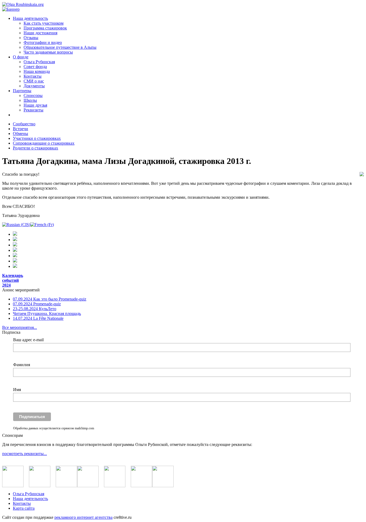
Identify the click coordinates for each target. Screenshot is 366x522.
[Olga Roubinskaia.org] (23, 4)
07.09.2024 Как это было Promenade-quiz (49, 299)
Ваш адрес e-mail (28, 339)
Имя (17, 389)
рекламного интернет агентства (83, 517)
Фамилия (21, 364)
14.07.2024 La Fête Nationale (38, 318)
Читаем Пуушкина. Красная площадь (47, 313)
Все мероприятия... (19, 327)
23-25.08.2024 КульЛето (34, 308)
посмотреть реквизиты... (24, 453)
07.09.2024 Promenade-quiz (37, 304)
